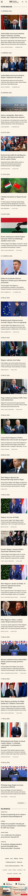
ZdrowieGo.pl (9, 873)
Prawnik (3, 821)
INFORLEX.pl (19, 870)
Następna (21, 803)
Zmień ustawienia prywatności (12, 865)
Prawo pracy (4, 812)
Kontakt (7, 858)
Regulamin (19, 862)
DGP (24, 870)
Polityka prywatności (11, 862)
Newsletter (15, 873)
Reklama (16, 858)
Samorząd (3, 841)
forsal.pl (10, 870)
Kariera (21, 858)
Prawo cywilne (4, 832)
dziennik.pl (5, 870)
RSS (22, 865)
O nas (11, 858)
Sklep (20, 873)
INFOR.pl (14, 870)
